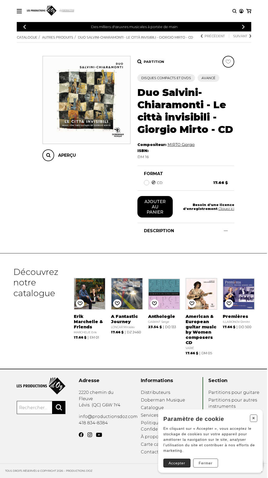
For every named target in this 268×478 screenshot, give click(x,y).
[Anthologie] (164, 311)
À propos (151, 436)
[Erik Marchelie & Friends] (90, 311)
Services (149, 415)
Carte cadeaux (156, 444)
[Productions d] (41, 385)
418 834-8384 (93, 422)
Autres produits (57, 37)
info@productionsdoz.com (108, 416)
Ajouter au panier (155, 207)
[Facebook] (81, 435)
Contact (150, 451)
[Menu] (19, 11)
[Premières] (239, 311)
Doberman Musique (163, 400)
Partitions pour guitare (233, 392)
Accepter (177, 463)
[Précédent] (24, 26)
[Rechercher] (58, 407)
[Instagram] (89, 435)
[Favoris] (228, 62)
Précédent (215, 36)
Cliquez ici (226, 209)
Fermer (206, 463)
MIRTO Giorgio (181, 144)
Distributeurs (155, 392)
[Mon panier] (248, 11)
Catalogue (27, 37)
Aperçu (67, 155)
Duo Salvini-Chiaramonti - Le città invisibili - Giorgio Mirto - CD (135, 37)
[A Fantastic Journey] (127, 311)
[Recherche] (234, 11)
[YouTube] (99, 434)
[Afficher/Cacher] (226, 230)
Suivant (240, 36)
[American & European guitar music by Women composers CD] (201, 311)
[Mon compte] (241, 11)
